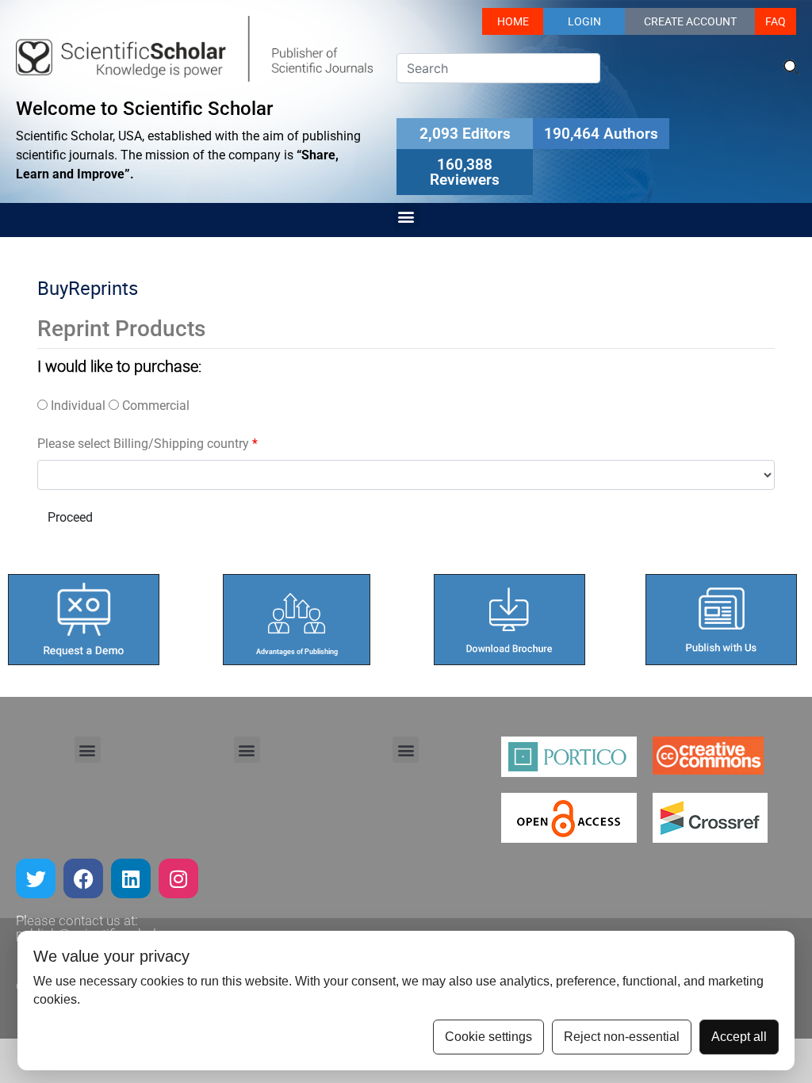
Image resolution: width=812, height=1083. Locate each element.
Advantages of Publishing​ (297, 652)
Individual (76, 405)
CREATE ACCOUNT (690, 21)
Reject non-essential (622, 1036)
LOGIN (584, 21)
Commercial (154, 405)
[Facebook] (83, 878)
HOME (513, 21)
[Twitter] (36, 878)
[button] (406, 216)
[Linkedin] (131, 878)
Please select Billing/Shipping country (147, 443)
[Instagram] (178, 878)
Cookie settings (488, 1036)
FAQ (775, 21)
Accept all (739, 1036)
